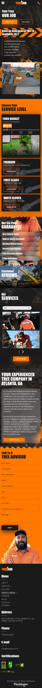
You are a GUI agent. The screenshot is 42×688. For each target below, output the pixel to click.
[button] (23, 351)
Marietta (15, 419)
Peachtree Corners (21, 427)
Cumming (26, 429)
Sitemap (5, 605)
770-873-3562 (39, 2)
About (4, 582)
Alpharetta (32, 419)
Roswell (7, 421)
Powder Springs (25, 421)
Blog (4, 599)
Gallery (5, 589)
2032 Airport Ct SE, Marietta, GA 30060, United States (17, 620)
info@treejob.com (9, 648)
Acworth (25, 424)
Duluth (33, 427)
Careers (5, 595)
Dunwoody (15, 432)
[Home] (21, 2)
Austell (14, 421)
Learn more (21, 359)
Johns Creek (8, 429)
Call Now (25, 22)
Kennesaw (7, 427)
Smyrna (23, 419)
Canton (17, 429)
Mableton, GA (27, 432)
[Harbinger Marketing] (21, 685)
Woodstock (16, 424)
